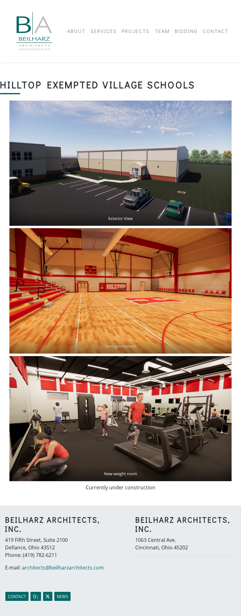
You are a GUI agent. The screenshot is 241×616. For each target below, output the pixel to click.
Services (104, 31)
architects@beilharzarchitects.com (63, 567)
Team (162, 31)
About (76, 31)
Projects (136, 31)
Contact (216, 31)
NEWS (62, 596)
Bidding (186, 31)
